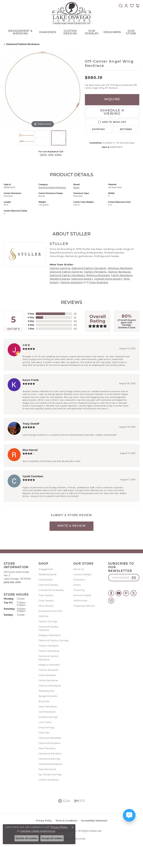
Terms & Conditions (66, 821)
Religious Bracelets (98, 275)
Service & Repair (82, 595)
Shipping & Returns (84, 605)
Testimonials (80, 600)
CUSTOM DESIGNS (70, 32)
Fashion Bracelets (72, 282)
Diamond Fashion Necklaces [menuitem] (49, 658)
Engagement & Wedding (20, 32)
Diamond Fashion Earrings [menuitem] (54, 640)
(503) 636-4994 (51, 155)
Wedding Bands (60, 278)
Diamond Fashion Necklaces (22, 44)
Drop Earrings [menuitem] (46, 727)
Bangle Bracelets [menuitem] (48, 696)
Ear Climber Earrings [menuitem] (50, 774)
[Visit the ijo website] (79, 801)
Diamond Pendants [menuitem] (50, 743)
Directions (79, 579)
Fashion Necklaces (119, 271)
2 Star (31, 324)
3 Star (31, 321)
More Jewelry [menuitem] (46, 605)
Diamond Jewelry (82, 278)
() (75, 313)
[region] (42, 90)
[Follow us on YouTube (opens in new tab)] (119, 593)
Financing (79, 590)
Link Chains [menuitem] (45, 722)
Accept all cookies (52, 838)
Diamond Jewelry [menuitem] (48, 584)
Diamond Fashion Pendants (89, 268)
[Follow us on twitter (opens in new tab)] (133, 593)
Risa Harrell (30, 450)
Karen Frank (31, 380)
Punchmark (78, 839)
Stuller (76, 187)
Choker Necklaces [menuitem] (49, 779)
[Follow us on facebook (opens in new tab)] (111, 593)
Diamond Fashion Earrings (66, 271)
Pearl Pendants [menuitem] (47, 748)
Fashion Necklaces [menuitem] (49, 651)
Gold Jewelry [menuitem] (46, 579)
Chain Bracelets (98, 282)
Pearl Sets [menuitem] (44, 732)
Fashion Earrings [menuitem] (48, 621)
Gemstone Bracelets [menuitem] (50, 738)
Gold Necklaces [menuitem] (47, 711)
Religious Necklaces (120, 268)
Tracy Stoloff (31, 423)
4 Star (31, 317)
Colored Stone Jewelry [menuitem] (51, 590)
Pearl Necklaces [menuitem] (47, 769)
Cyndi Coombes (33, 476)
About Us (78, 569)
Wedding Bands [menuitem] (47, 574)
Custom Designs (82, 574)
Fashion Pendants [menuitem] (49, 645)
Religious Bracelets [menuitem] (49, 664)
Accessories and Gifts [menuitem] (50, 611)
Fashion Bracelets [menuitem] (48, 670)
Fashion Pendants (95, 271)
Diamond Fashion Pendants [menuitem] (49, 628)
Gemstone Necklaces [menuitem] (50, 764)
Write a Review (71, 526)
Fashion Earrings (60, 268)
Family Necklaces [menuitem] (48, 680)
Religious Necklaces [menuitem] (50, 635)
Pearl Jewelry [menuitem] (46, 595)
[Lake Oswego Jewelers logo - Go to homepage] (72, 13)
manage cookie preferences (37, 830)
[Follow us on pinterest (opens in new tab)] (126, 593)
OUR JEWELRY (92, 32)
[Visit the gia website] (64, 801)
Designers (112, 32)
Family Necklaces (121, 275)
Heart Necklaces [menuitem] (48, 706)
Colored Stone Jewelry (108, 278)
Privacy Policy (44, 821)
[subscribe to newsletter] (134, 577)
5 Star (31, 313)
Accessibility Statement (94, 821)
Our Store (131, 32)
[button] (121, 5)
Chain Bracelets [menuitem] (47, 675)
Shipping (98, 129)
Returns (126, 129)
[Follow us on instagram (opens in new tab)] (111, 601)
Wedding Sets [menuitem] (46, 690)
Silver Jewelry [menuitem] (46, 600)
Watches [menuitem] (43, 616)
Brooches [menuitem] (44, 701)
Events (77, 584)
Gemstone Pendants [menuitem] (50, 753)
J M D (26, 345)
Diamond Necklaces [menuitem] (50, 685)
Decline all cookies (26, 838)
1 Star (31, 328)
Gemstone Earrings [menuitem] (49, 758)
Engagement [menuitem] (46, 569)
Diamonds (48, 32)
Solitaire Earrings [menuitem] (48, 717)
